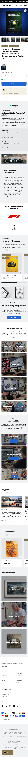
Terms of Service (19, 678)
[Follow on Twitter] (6, 706)
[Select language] (21, 5)
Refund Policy (19, 675)
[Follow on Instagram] (10, 706)
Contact (3, 699)
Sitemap (17, 685)
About (2, 673)
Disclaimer (18, 682)
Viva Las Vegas (5, 509)
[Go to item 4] (18, 40)
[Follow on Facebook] (2, 706)
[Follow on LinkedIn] (18, 706)
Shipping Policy (19, 680)
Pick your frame (14, 317)
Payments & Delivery (6, 692)
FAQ (2, 701)
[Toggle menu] (25, 5)
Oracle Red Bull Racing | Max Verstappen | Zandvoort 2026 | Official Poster (10, 562)
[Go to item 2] (8, 40)
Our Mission (4, 675)
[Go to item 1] (3, 40)
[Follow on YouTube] (14, 706)
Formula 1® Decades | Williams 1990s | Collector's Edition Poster (11, 276)
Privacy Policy (19, 673)
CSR (2, 682)
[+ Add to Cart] (20, 272)
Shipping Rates (5, 694)
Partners (3, 680)
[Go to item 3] (13, 40)
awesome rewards (14, 93)
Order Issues (4, 696)
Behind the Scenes (5, 678)
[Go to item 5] (23, 40)
